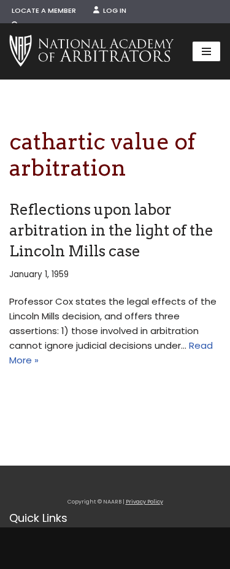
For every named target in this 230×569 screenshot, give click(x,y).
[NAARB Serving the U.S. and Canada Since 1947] (91, 51)
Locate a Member (44, 10)
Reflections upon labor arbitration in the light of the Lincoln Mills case (111, 230)
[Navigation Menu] (206, 51)
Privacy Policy (144, 501)
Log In (112, 10)
